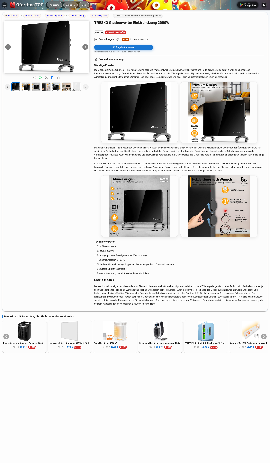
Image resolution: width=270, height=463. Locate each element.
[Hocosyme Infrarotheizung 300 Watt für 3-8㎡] (70, 331)
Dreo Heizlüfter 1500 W (105, 343)
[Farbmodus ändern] (264, 4)
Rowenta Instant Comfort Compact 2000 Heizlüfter (24, 343)
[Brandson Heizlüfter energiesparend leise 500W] (160, 331)
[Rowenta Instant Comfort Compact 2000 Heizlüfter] (24, 331)
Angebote (54, 5)
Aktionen (70, 5)
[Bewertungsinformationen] (118, 39)
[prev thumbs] (7, 87)
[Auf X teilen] (46, 77)
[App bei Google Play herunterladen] (247, 5)
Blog (84, 5)
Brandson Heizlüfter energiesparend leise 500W (160, 343)
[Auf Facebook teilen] (52, 77)
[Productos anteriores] (6, 336)
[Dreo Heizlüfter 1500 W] (115, 331)
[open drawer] (4, 5)
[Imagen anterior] (8, 47)
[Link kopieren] (58, 77)
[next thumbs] (86, 87)
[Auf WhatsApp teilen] (40, 77)
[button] (11, 16)
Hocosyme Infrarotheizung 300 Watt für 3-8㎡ (70, 343)
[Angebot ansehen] (47, 47)
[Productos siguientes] (264, 336)
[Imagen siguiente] (85, 47)
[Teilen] (34, 77)
